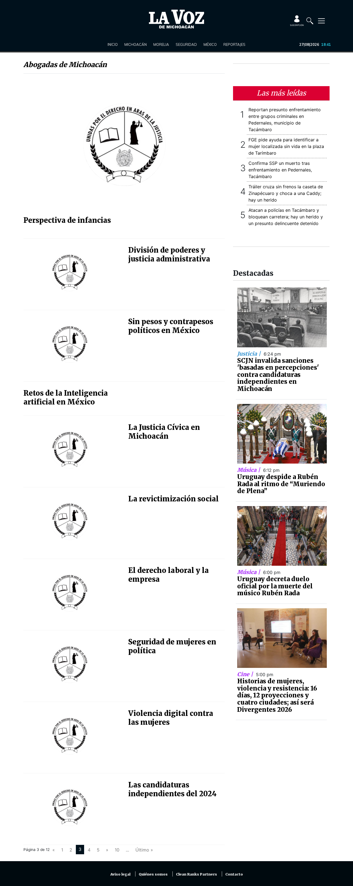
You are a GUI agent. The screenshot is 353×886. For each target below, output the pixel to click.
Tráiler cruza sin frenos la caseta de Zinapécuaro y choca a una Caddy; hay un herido (285, 193)
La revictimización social (173, 498)
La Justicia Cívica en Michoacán (164, 432)
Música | (249, 470)
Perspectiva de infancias (67, 220)
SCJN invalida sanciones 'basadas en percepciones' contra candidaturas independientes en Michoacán (278, 375)
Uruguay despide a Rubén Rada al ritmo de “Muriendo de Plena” (281, 484)
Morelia (161, 44)
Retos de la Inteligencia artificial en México (65, 397)
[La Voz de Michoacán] (176, 19)
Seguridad (186, 44)
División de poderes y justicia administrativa (169, 254)
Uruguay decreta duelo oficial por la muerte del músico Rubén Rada (275, 586)
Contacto (234, 874)
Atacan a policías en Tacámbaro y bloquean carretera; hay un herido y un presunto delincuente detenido (285, 216)
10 (117, 850)
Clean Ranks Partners (196, 874)
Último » (144, 850)
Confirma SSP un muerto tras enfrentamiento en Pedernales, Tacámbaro (280, 169)
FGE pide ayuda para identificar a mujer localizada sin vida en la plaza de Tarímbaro (286, 146)
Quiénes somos (153, 874)
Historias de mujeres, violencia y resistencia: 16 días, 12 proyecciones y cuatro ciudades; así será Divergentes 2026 (277, 695)
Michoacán (135, 44)
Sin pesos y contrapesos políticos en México (170, 326)
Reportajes (234, 44)
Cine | (245, 674)
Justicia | (249, 353)
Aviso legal (120, 874)
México (210, 44)
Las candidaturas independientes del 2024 (172, 789)
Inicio (113, 44)
